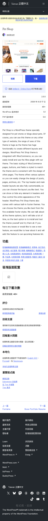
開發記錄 (5, 379)
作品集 (7, 257)
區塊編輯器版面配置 (10, 247)
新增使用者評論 (8, 313)
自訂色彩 (41, 247)
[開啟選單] (44, 3)
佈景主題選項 (26, 257)
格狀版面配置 (27, 254)
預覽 (13, 78)
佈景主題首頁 (7, 122)
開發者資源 (7, 450)
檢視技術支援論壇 (9, 330)
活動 (27, 446)
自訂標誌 (5, 250)
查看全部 (42, 313)
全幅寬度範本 (15, 254)
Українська (18, 361)
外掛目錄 (29, 429)
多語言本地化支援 (12, 260)
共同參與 (29, 441)
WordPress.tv (9, 454)
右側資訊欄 (15, 257)
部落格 (34, 247)
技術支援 (6, 446)
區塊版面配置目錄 (33, 433)
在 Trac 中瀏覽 (8, 384)
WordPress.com (10, 462)
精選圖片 (39, 250)
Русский (5, 361)
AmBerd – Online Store (21, 89)
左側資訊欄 (37, 254)
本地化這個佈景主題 (10, 366)
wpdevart (11, 35)
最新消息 (6, 424)
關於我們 (6, 420)
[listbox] (24, 277)
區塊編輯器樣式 (25, 247)
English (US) (32, 358)
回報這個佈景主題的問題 (11, 346)
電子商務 (21, 250)
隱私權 (5, 433)
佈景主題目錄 (31, 424)
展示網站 (29, 420)
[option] (8, 277)
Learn (5, 441)
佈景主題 (5, 11)
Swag (29, 454)
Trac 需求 (6, 387)
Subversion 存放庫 (9, 382)
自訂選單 (13, 250)
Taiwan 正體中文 (15, 487)
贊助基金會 (31, 450)
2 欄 (21, 260)
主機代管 (6, 429)
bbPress (7, 471)
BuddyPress (9, 476)
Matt (5, 467)
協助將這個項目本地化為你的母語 (31, 19)
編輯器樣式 (30, 250)
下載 (35, 78)
